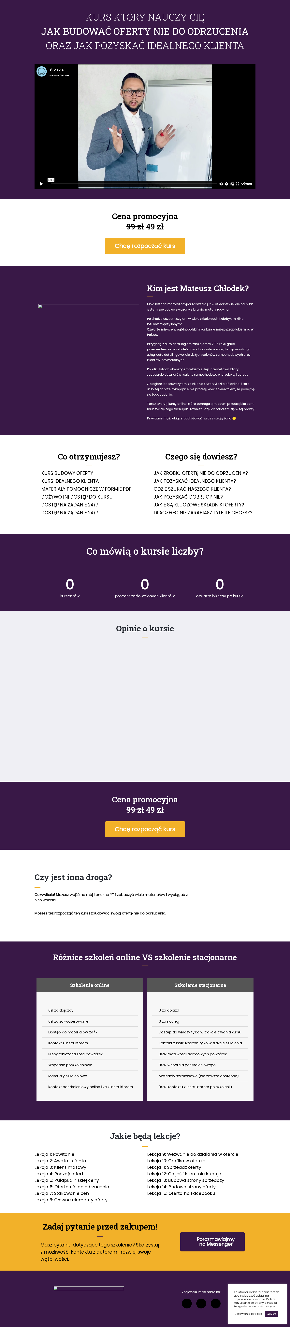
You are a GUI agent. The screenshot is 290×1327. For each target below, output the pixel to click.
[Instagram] (201, 1303)
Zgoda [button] (271, 1314)
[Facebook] (187, 1303)
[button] (145, 246)
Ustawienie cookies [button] (248, 1314)
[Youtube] (216, 1303)
